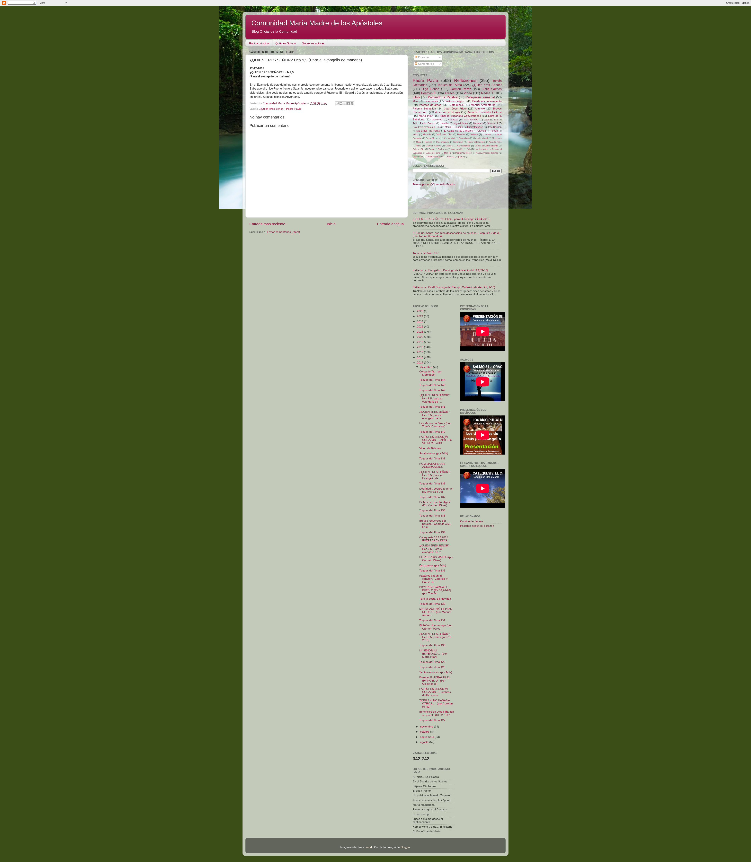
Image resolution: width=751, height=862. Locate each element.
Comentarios (425, 63)
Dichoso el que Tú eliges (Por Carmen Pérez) (434, 504)
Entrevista (464, 138)
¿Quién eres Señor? (272, 108)
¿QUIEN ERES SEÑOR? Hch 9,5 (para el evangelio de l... (434, 398)
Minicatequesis (475, 127)
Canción (487, 134)
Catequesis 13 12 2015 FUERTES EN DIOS (433, 539)
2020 (420, 336)
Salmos (474, 134)
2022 (420, 326)
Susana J (492, 123)
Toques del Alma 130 (432, 645)
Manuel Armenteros (483, 104)
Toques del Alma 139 (432, 458)
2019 (420, 342)
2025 (420, 311)
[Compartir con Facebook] (348, 103)
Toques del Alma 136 (432, 510)
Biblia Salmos (492, 89)
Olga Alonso (430, 89)
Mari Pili (447, 153)
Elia (496, 119)
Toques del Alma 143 (432, 385)
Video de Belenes (430, 448)
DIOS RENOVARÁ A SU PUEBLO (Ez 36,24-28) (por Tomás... (435, 590)
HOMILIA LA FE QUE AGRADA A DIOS (432, 465)
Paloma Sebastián (424, 108)
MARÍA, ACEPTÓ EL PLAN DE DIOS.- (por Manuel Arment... (435, 612)
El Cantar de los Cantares (458, 130)
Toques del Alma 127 (432, 720)
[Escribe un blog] (341, 103)
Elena (431, 149)
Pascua (461, 134)
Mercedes (497, 138)
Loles (487, 119)
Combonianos (463, 145)
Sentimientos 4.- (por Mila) (435, 672)
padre (461, 156)
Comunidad (449, 138)
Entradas (423, 57)
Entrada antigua (390, 224)
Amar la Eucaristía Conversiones (460, 115)
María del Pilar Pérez (427, 130)
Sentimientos (471, 119)
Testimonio (458, 142)
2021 (420, 331)
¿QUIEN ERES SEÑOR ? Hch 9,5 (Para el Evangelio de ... (434, 475)
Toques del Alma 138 (432, 483)
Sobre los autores (313, 43)
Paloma (428, 142)
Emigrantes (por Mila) (432, 565)
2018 (420, 347)
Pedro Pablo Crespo (424, 123)
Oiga (418, 142)
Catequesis (457, 104)
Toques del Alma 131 (432, 620)
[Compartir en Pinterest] (352, 103)
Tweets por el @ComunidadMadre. (434, 184)
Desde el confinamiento (487, 101)
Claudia (449, 145)
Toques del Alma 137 (432, 497)
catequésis (431, 101)
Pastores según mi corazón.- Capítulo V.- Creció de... (434, 578)
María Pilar (425, 115)
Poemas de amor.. (430, 104)
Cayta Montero (433, 138)
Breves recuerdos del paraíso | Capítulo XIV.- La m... (435, 523)
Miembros (436, 119)
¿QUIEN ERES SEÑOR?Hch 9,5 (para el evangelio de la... (434, 415)
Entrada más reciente (267, 224)
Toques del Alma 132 (432, 603)
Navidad (477, 123)
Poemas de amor (435, 156)
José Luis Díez (444, 134)
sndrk (369, 847)
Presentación (442, 142)
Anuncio (480, 108)
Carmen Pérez (460, 89)
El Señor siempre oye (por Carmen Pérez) (435, 627)
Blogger (405, 847)
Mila (415, 101)
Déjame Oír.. (419, 149)
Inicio (331, 224)
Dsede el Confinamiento (486, 145)
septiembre (427, 737)
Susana (450, 156)
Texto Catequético (476, 142)
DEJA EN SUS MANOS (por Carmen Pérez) (436, 559)
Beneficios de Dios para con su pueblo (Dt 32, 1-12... (436, 713)
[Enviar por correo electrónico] (337, 103)
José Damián (495, 127)
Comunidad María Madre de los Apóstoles (316, 23)
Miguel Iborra (461, 123)
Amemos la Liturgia (447, 112)
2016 (420, 357)
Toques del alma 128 (432, 667)
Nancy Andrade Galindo (487, 153)
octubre (425, 731)
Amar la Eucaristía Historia (484, 112)
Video (468, 93)
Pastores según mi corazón (477, 525)
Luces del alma (433, 153)
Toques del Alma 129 (432, 661)
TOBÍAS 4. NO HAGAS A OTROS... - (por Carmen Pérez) (436, 703)
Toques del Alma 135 (432, 515)
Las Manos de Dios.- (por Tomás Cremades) (435, 425)
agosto (424, 742)
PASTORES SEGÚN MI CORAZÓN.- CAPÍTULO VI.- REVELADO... (435, 440)
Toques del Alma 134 (432, 532)
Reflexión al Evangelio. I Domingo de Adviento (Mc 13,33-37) (450, 270)
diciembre (426, 367)
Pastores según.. (455, 101)
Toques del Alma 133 (432, 570)
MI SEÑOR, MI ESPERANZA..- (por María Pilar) (433, 653)
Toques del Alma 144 (432, 379)
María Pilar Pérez (463, 153)
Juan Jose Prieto (455, 108)
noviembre (427, 726)
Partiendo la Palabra (443, 97)
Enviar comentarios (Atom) (283, 232)
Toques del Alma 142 (432, 390)
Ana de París (495, 142)
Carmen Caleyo (433, 145)
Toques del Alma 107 (426, 253)
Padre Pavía (293, 108)
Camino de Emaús (471, 521)
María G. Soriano (454, 127)
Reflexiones (465, 80)
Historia (427, 134)
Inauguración (457, 149)
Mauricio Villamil (480, 138)
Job (469, 149)
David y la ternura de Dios (427, 127)
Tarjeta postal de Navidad (435, 598)
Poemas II (428, 93)
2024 (420, 316)
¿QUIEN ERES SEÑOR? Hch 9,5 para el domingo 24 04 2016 (451, 219)
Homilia (444, 123)
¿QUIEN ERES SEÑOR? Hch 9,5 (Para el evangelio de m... (434, 548)
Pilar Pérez (418, 156)
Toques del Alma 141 (432, 406)
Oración (481, 130)
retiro (415, 134)
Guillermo (442, 149)
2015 (420, 362)
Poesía (494, 130)
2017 (420, 352)
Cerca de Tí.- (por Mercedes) (430, 373)
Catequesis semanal (480, 97)
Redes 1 (487, 93)
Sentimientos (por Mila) (433, 453)
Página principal (259, 43)
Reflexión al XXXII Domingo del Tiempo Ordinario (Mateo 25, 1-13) (454, 287)
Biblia (418, 145)
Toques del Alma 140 (432, 431)
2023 (420, 321)
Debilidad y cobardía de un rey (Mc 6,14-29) (436, 490)
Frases (450, 93)
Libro (416, 97)
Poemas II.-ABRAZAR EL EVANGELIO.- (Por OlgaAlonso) (434, 680)
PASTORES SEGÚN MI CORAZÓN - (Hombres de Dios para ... (435, 692)
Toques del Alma (449, 85)
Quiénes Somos (285, 43)
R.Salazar (453, 119)
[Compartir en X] (345, 103)
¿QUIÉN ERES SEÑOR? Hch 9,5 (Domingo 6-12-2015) (435, 637)
